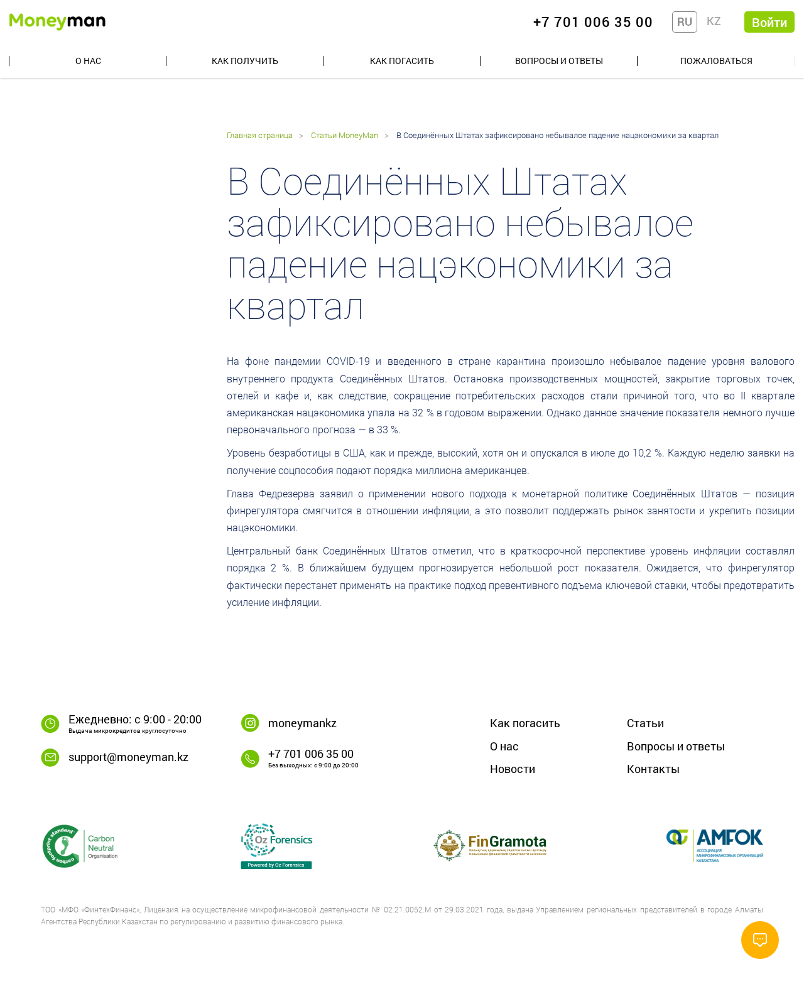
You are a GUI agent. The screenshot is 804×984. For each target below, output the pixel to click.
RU (684, 21)
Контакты (653, 768)
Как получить (245, 61)
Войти (769, 22)
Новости (512, 768)
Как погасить (402, 61)
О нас (88, 61)
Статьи (645, 722)
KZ (714, 20)
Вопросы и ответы (559, 61)
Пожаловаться (716, 61)
